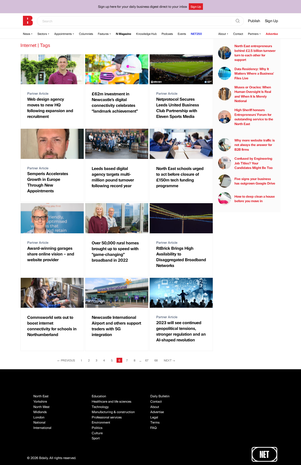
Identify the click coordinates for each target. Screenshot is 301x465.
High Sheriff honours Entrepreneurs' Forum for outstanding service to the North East (253, 117)
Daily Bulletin (160, 396)
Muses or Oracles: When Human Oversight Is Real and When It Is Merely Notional (252, 94)
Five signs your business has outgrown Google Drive (254, 181)
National (39, 422)
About (222, 33)
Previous (66, 360)
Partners (253, 33)
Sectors (42, 33)
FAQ (153, 427)
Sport (96, 438)
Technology (100, 407)
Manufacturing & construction (113, 412)
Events (182, 33)
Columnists (86, 33)
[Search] (237, 21)
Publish (254, 20)
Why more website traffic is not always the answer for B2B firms (254, 145)
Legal (154, 417)
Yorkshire (40, 401)
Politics (97, 427)
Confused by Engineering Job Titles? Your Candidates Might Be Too (253, 163)
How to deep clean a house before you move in (254, 198)
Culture (97, 433)
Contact (238, 33)
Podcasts (167, 33)
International (42, 427)
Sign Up (196, 7)
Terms (155, 422)
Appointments (63, 33)
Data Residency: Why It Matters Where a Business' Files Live (254, 73)
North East (41, 396)
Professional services (107, 417)
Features (103, 33)
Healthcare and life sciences (111, 401)
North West (41, 407)
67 (146, 360)
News (26, 33)
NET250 (196, 33)
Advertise (272, 33)
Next (169, 360)
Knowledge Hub (146, 33)
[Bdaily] (27, 20)
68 (156, 360)
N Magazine (123, 33)
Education (99, 396)
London (38, 417)
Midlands (40, 412)
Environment (101, 422)
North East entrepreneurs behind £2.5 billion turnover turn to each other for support (255, 53)
